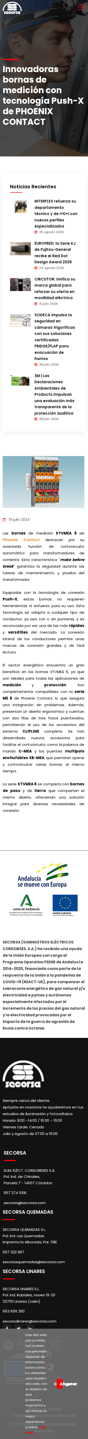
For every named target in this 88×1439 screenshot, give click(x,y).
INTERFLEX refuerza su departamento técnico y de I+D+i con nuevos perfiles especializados (55, 214)
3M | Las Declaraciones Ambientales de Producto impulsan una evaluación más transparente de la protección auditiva (54, 394)
